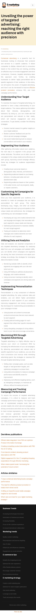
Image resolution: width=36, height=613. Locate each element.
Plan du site (18, 612)
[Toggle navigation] (33, 5)
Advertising (5, 49)
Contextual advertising (9, 58)
